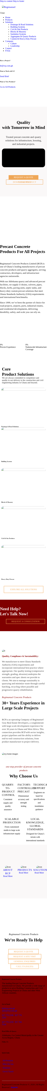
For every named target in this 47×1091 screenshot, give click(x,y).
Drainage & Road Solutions (10, 426)
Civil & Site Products (8, 538)
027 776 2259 (7, 1022)
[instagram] (7, 55)
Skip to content (6, 1)
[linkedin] (1, 55)
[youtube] (10, 55)
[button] (43, 7)
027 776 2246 (7, 1015)
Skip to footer (18, 1)
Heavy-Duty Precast (7, 579)
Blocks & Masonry (7, 502)
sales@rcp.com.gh (9, 1011)
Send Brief (4, 76)
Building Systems (6, 461)
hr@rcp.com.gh (6, 66)
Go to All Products (7, 87)
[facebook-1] (4, 55)
